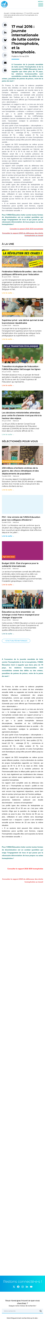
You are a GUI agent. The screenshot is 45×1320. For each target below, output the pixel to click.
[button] (5, 25)
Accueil (6, 13)
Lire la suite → (8, 293)
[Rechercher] (40, 1311)
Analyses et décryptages (12, 265)
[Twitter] (14, 1287)
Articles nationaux (16, 13)
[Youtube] (31, 1287)
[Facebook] (18, 1287)
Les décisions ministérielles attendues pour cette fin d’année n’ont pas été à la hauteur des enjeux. (22, 415)
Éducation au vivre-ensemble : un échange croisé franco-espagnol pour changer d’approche (20, 615)
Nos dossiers (8, 605)
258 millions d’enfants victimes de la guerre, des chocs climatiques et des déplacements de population (20, 471)
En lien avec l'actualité (11, 406)
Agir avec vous (8, 360)
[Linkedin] (27, 1287)
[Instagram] (22, 1287)
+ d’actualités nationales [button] (16, 641)
